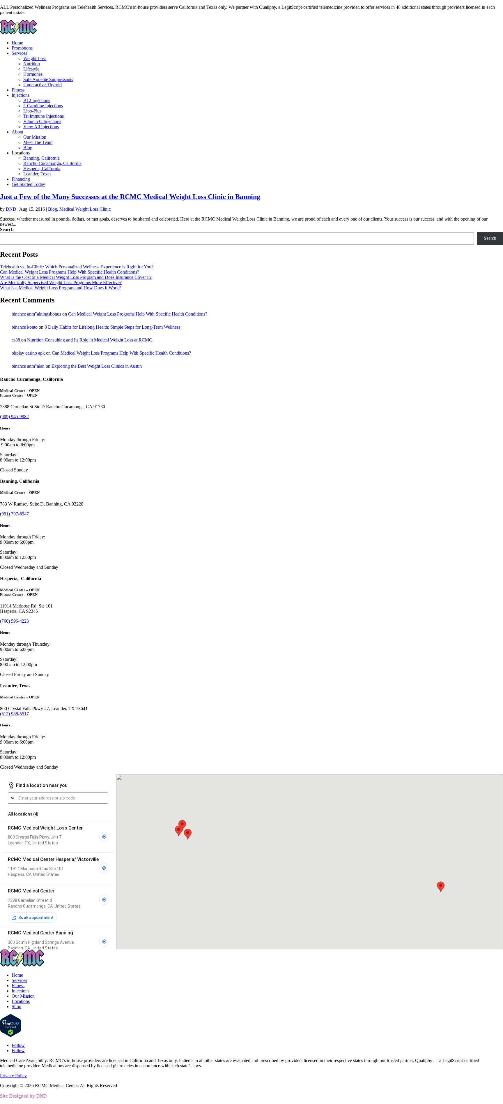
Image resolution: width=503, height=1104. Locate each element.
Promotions (22, 47)
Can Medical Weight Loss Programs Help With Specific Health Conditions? (69, 272)
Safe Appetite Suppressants (48, 79)
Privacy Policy (13, 1075)
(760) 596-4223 (14, 621)
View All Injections (41, 126)
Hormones (32, 74)
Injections (20, 95)
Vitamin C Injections (42, 121)
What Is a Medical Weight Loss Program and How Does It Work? (60, 287)
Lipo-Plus (32, 110)
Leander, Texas (37, 173)
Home (17, 42)
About (17, 131)
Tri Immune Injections (43, 116)
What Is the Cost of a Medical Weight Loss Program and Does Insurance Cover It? (76, 277)
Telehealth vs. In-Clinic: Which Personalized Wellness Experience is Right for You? (76, 266)
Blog (27, 147)
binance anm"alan (28, 366)
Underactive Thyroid (42, 84)
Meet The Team (37, 142)
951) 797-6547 (15, 513)
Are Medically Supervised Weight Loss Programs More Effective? (61, 282)
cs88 (16, 339)
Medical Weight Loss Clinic (85, 209)
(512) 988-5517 (14, 713)
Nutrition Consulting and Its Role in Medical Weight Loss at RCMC (89, 339)
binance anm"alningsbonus (36, 313)
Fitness (18, 89)
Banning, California (41, 158)
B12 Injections (36, 100)
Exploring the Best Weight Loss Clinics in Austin (97, 366)
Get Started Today (28, 184)
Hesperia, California (41, 168)
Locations (21, 1001)
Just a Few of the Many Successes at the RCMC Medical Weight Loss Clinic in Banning (130, 196)
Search (7, 229)
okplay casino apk (28, 353)
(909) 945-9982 (14, 416)
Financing (21, 179)
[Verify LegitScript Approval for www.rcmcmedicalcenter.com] (10, 1035)
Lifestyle (31, 68)
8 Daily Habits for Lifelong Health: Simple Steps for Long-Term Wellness (112, 327)
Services (19, 53)
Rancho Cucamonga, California (52, 163)
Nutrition (31, 63)
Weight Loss (34, 58)
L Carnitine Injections (43, 105)
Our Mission (34, 137)
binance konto (25, 327)
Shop (16, 1006)
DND (11, 209)
